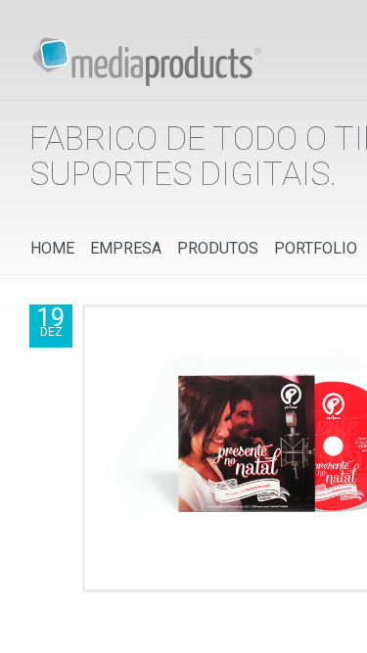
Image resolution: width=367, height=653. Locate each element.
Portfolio (315, 248)
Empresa (125, 248)
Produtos (217, 248)
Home (52, 248)
